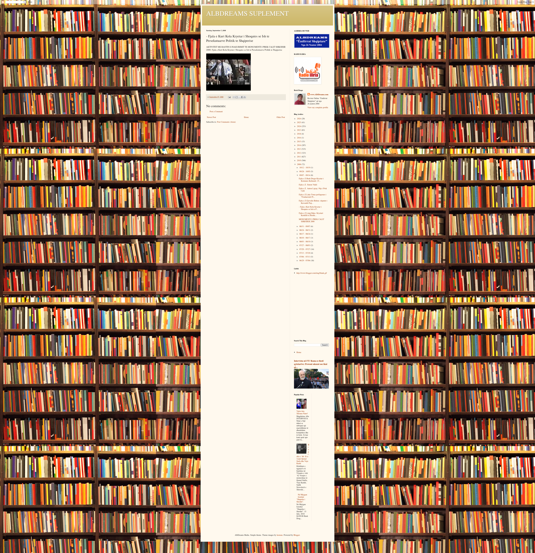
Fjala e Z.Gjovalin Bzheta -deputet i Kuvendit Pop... (313, 201)
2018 (299, 133)
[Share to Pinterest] (244, 97)
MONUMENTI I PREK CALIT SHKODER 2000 (311, 220)
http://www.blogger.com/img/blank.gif (311, 273)
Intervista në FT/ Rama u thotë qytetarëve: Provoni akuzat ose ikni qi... (310, 364)
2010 (299, 160)
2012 (299, 152)
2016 (299, 137)
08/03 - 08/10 (305, 241)
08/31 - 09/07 (305, 226)
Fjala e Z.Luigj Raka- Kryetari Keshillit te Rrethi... (311, 214)
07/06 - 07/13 (305, 256)
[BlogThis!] (236, 97)
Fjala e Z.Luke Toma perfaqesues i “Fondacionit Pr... (312, 195)
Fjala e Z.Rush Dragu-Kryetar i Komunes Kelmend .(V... (311, 179)
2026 (299, 118)
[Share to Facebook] (242, 97)
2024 (299, 126)
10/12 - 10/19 (305, 167)
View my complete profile (317, 107)
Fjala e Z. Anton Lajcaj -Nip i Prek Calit (313, 189)
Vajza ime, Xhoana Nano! (302, 412)
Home (246, 117)
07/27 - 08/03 (305, 245)
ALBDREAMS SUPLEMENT (247, 13)
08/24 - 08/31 (305, 230)
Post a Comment (216, 111)
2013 (299, 149)
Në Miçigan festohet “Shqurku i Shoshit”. (301, 498)
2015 (299, 141)
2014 (299, 145)
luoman (280, 535)
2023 (299, 130)
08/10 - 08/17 (305, 237)
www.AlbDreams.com (319, 94)
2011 (299, 156)
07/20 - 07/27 (305, 249)
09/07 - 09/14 (305, 175)
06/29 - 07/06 (305, 260)
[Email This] (234, 97)
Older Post (281, 117)
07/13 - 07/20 (305, 253)
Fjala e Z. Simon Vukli (308, 184)
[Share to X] (239, 97)
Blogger (297, 535)
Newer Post (211, 117)
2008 (299, 164)
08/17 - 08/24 (305, 233)
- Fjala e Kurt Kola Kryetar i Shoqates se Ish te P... (310, 207)
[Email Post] (229, 97)
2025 (299, 122)
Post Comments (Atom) (226, 122)
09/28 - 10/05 (305, 171)
